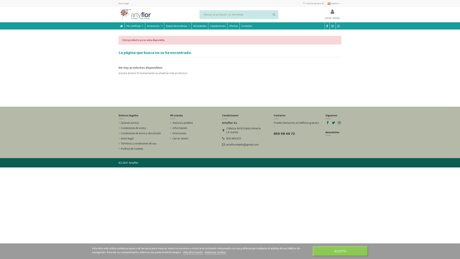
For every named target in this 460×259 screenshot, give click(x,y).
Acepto (340, 251)
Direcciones (179, 133)
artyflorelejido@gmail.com (242, 144)
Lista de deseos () (314, 3)
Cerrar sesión (180, 138)
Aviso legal (124, 3)
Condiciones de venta (133, 128)
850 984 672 (233, 138)
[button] (154, 25)
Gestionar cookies (215, 252)
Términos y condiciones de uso (139, 144)
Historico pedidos (182, 123)
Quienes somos (130, 123)
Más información (193, 252)
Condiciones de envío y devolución (141, 133)
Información (179, 128)
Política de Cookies (132, 149)
